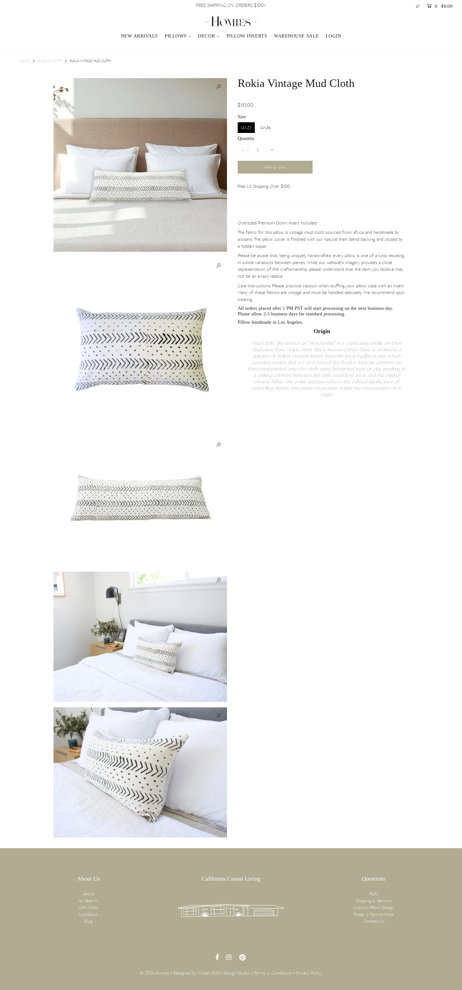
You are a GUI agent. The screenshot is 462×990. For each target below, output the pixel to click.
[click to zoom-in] (218, 87)
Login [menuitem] (333, 36)
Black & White (49, 61)
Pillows (176, 36)
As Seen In (88, 900)
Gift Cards (88, 907)
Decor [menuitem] (206, 36)
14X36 (265, 127)
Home (24, 61)
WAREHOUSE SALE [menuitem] (296, 36)
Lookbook (88, 914)
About (88, 893)
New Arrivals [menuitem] (139, 36)
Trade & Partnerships (374, 914)
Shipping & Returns (373, 900)
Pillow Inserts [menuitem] (246, 36)
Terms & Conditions (273, 973)
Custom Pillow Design (373, 907)
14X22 (246, 127)
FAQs (373, 893)
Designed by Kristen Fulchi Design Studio (212, 973)
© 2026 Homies (154, 973)
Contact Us (373, 921)
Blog (88, 921)
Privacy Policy (309, 973)
